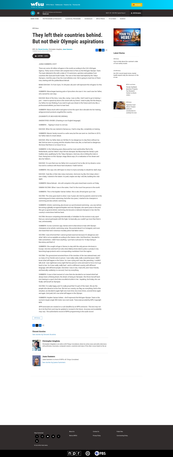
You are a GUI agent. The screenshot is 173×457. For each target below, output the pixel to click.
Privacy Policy (97, 435)
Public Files (120, 431)
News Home (35, 19)
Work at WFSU (73, 435)
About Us (71, 431)
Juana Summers (67, 49)
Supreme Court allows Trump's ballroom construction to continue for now (131, 109)
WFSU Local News (130, 84)
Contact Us (96, 431)
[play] (32, 13)
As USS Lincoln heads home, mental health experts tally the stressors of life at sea (126, 75)
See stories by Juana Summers (53, 362)
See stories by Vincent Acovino (44, 334)
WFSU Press (100, 19)
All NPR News (117, 70)
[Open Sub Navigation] (40, 19)
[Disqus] (86, 400)
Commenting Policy (122, 435)
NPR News (35, 28)
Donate (138, 5)
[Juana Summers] (36, 360)
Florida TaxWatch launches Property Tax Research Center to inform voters (132, 91)
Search (122, 19)
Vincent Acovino (43, 49)
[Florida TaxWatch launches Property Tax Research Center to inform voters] (119, 88)
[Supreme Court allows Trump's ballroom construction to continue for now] (119, 105)
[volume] (38, 13)
